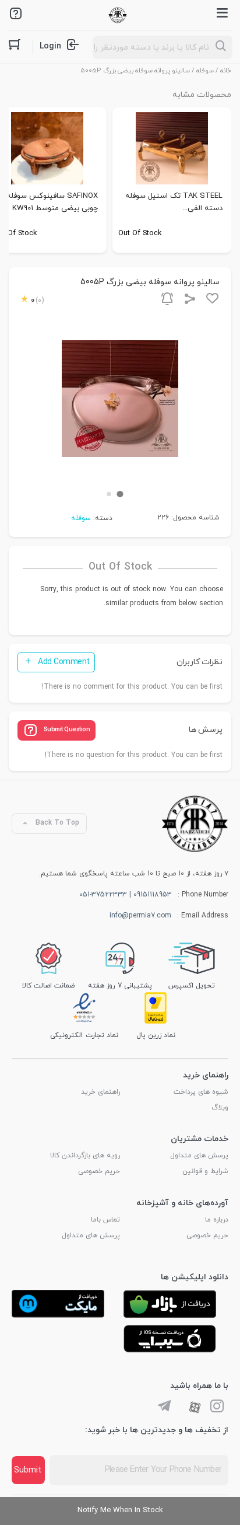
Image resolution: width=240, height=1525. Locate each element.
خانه (225, 70)
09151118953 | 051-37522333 (125, 894)
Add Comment (64, 662)
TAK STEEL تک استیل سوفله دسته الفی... (174, 202)
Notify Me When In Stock (120, 1510)
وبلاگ (219, 1107)
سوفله (205, 70)
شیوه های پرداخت (201, 1092)
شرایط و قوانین (205, 1171)
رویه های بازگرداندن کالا (85, 1155)
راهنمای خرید (100, 1092)
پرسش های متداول (199, 1155)
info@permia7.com (140, 915)
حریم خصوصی (99, 1171)
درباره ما (216, 1219)
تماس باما (105, 1219)
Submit (27, 1470)
